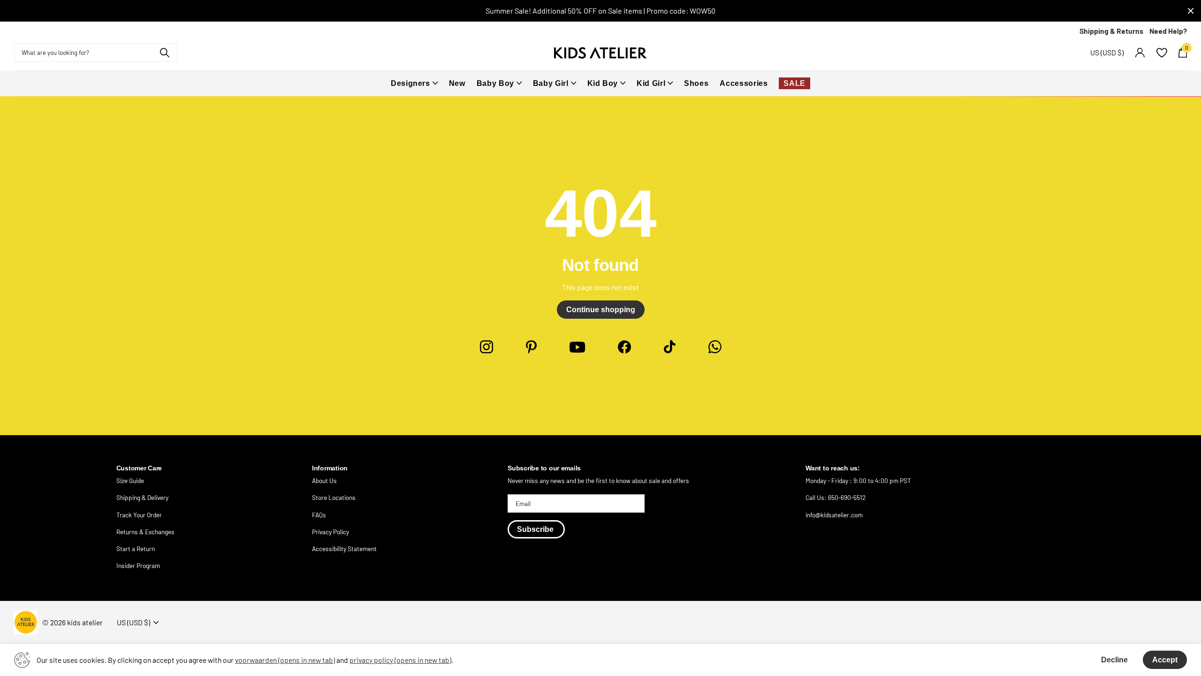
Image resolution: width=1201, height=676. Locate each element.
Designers (410, 83)
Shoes (696, 83)
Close (1190, 11)
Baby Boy (495, 83)
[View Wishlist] (1161, 52)
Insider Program (138, 565)
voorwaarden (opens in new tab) (285, 659)
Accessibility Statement (344, 549)
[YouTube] (577, 347)
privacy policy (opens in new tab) (400, 659)
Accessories (744, 83)
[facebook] (624, 347)
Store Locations (334, 497)
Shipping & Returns (1111, 30)
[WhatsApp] (715, 347)
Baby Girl (551, 83)
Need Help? (1168, 30)
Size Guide (130, 480)
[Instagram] (486, 347)
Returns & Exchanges (145, 532)
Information (330, 468)
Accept (1165, 660)
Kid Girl (651, 83)
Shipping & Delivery (142, 497)
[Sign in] (1140, 52)
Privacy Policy (330, 532)
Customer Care (139, 468)
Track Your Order (139, 515)
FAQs (319, 515)
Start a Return (135, 549)
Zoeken (164, 52)
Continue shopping (600, 310)
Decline (1114, 660)
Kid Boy (602, 83)
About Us (324, 480)
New (457, 83)
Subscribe (536, 529)
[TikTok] (670, 347)
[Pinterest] (531, 347)
